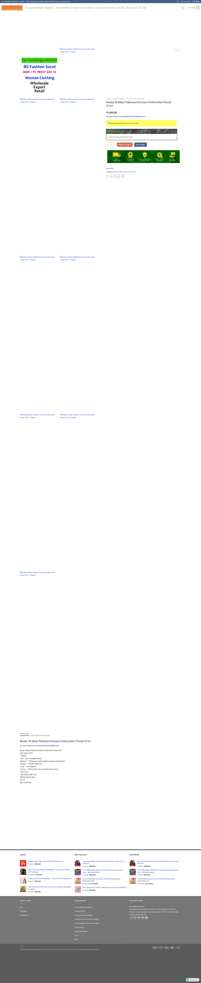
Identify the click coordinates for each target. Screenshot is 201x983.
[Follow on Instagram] (194, 1)
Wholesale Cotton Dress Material (83, 8)
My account (24, 915)
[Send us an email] (198, 1)
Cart (21, 907)
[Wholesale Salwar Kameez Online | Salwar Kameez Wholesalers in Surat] (12, 7)
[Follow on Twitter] (196, 1)
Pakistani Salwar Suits (135, 99)
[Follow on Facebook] (192, 1)
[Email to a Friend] (115, 176)
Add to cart (125, 145)
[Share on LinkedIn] (123, 176)
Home (108, 99)
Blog (178, 1)
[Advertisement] (100, 28)
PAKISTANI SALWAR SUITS (135, 116)
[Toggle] (125, 911)
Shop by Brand (48, 8)
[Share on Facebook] (108, 176)
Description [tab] (24, 735)
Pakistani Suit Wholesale (63, 8)
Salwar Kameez (119, 99)
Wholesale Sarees (131, 8)
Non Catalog (121, 8)
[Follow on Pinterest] (146, 917)
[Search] (26, 8)
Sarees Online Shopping (36, 8)
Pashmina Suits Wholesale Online (105, 8)
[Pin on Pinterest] (119, 176)
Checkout (23, 911)
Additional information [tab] (40, 735)
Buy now (140, 145)
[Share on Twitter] (111, 176)
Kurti (140, 8)
